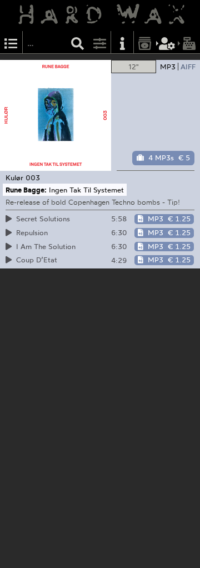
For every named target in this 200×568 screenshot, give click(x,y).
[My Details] (167, 42)
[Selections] (11, 42)
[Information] (122, 42)
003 (33, 177)
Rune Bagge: (26, 189)
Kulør (14, 177)
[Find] (78, 42)
